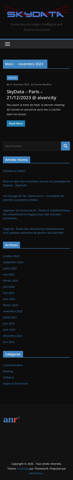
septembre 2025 (13, 262)
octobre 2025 (11, 256)
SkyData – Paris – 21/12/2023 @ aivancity (31, 94)
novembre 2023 (12, 311)
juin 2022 (9, 342)
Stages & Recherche (15, 383)
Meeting (12, 78)
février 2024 (10, 305)
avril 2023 (9, 329)
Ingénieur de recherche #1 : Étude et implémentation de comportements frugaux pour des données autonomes (36, 214)
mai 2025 (8, 274)
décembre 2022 (12, 336)
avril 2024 (9, 299)
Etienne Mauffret (42, 84)
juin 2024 (9, 286)
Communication (13, 365)
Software (8, 377)
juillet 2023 (10, 317)
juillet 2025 (10, 268)
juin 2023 (9, 323)
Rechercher (65, 146)
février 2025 (10, 280)
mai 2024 (8, 293)
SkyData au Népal (14, 171)
